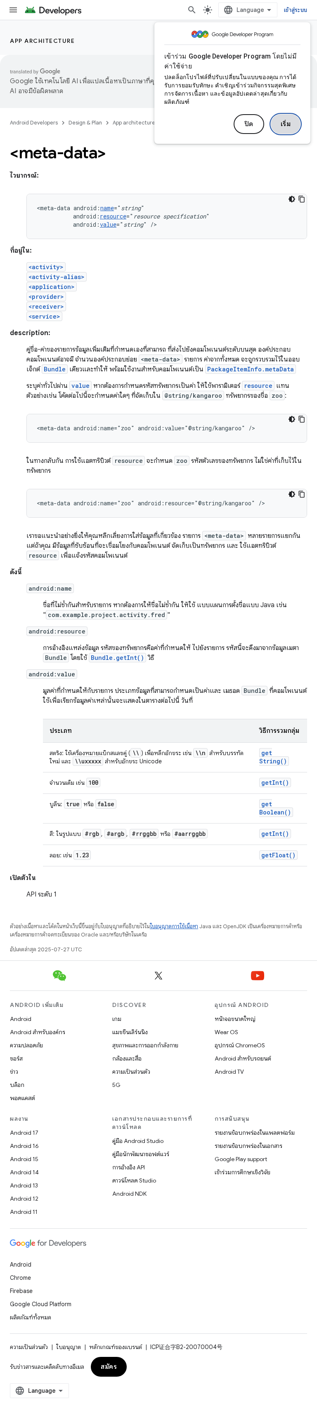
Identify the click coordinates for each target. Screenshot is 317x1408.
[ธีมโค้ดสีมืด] (292, 199)
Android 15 (24, 1159)
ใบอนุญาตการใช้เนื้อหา (174, 926)
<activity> (46, 267)
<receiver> (46, 306)
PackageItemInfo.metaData (250, 369)
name (107, 208)
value (108, 224)
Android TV (229, 1071)
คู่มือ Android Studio (137, 1141)
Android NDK (129, 1193)
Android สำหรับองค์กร (37, 1032)
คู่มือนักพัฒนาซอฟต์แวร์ (140, 1154)
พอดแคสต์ (22, 1098)
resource (113, 216)
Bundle (55, 369)
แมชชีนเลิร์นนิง (130, 1032)
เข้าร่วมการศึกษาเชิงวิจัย (242, 1172)
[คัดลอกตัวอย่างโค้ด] (302, 199)
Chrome (20, 1277)
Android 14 (24, 1172)
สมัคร (109, 1367)
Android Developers (34, 122)
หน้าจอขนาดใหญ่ (235, 1019)
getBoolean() (275, 808)
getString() (273, 757)
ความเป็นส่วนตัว (131, 1071)
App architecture (42, 41)
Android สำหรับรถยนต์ (243, 1058)
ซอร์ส (16, 1058)
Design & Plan (85, 122)
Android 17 (24, 1132)
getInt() (275, 782)
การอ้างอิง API (128, 1167)
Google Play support (241, 1159)
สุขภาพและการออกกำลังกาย (145, 1045)
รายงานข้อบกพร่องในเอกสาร (248, 1146)
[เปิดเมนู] (13, 10)
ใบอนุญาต (68, 1347)
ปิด (248, 124)
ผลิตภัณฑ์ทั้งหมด (30, 1317)
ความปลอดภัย (26, 1045)
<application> (51, 287)
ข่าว (14, 1071)
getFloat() (278, 855)
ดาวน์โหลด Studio (134, 1180)
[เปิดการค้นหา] (192, 10)
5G (116, 1085)
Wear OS (226, 1032)
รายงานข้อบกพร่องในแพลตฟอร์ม (255, 1132)
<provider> (46, 296)
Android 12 (24, 1198)
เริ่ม (286, 124)
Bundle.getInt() (117, 658)
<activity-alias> (56, 277)
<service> (44, 316)
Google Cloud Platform (40, 1304)
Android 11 (24, 1212)
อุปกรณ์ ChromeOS (240, 1045)
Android (20, 1019)
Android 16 (24, 1146)
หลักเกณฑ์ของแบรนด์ (115, 1347)
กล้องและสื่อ (127, 1058)
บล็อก (17, 1085)
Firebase (21, 1291)
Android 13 (24, 1185)
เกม (116, 1019)
